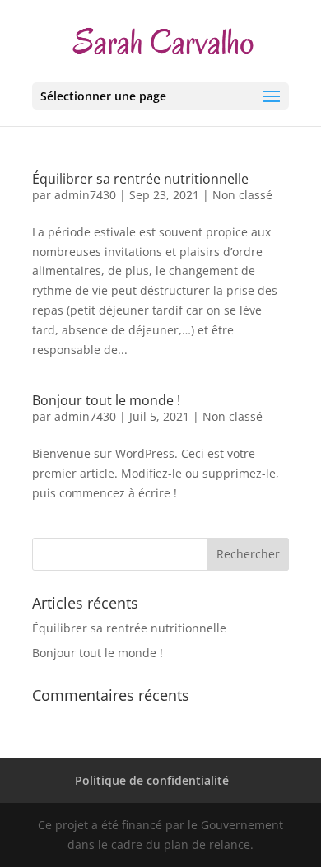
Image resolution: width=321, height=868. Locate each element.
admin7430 (85, 195)
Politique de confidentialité (152, 780)
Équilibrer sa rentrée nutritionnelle (140, 179)
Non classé (242, 195)
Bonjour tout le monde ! (106, 400)
